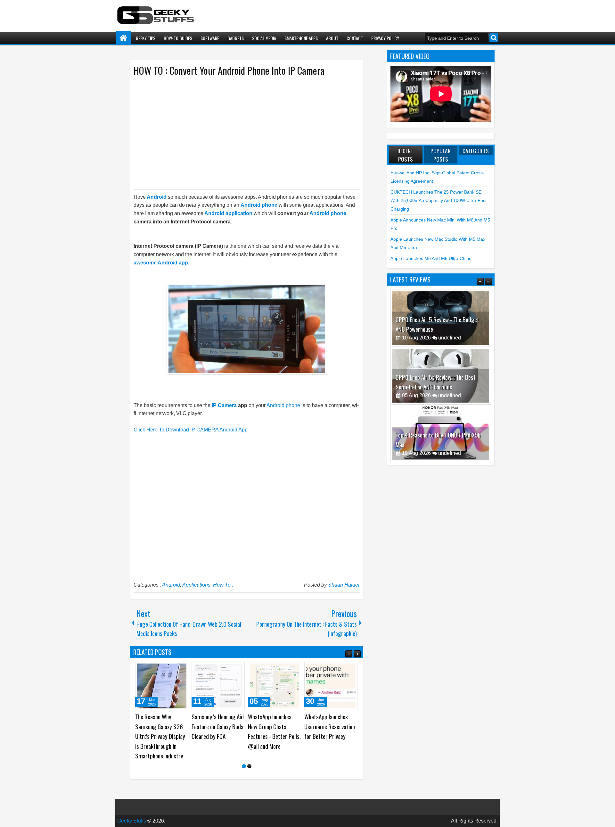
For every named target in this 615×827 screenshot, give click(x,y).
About (332, 38)
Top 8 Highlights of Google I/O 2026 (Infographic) (325, 726)
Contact (355, 38)
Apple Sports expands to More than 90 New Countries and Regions (160, 726)
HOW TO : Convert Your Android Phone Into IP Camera (229, 70)
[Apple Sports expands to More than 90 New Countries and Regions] (161, 686)
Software (210, 38)
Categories (476, 150)
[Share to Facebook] (167, 669)
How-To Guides (178, 38)
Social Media (264, 38)
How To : (223, 585)
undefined (449, 337)
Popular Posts (440, 154)
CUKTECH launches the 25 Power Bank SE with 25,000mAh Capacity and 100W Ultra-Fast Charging (438, 200)
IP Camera (224, 405)
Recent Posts (406, 154)
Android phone (259, 205)
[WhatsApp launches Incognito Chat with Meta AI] (218, 686)
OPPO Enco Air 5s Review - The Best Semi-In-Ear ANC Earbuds (436, 324)
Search (493, 37)
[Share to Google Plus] (181, 669)
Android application (228, 213)
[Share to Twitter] (174, 669)
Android (171, 585)
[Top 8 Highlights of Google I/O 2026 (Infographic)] (331, 686)
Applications (196, 585)
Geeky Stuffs (131, 820)
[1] (244, 766)
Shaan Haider (344, 585)
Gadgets (235, 38)
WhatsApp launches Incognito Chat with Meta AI (213, 726)
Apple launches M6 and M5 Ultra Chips (430, 258)
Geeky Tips (145, 38)
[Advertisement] (240, 132)
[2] (249, 766)
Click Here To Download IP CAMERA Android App (191, 429)
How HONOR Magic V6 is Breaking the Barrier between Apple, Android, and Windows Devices (273, 736)
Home (123, 38)
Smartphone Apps (301, 38)
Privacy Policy (385, 38)
